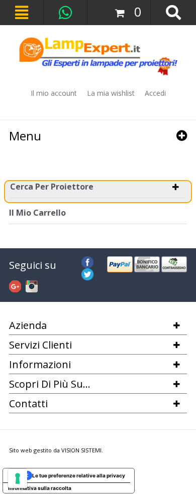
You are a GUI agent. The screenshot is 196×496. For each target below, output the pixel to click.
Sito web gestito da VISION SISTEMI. (56, 450)
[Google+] (15, 284)
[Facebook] (87, 260)
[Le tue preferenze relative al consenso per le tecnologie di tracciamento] (17, 478)
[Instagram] (32, 284)
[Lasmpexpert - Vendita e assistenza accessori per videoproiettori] (98, 56)
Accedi (155, 93)
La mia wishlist (111, 93)
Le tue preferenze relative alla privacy (78, 475)
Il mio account (54, 93)
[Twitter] (87, 272)
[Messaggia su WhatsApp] (65, 12)
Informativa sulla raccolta (39, 488)
